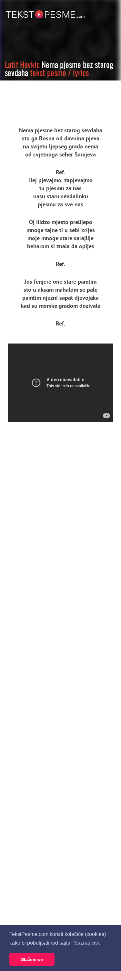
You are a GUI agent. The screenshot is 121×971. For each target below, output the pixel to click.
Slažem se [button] (32, 959)
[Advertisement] (59, 98)
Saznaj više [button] (87, 943)
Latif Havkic (22, 64)
